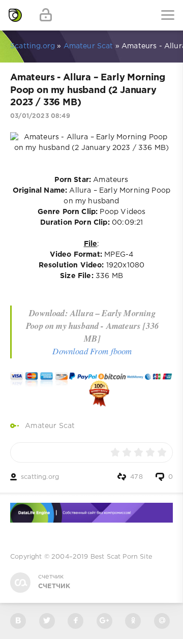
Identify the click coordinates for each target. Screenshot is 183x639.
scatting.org (40, 477)
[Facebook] (75, 621)
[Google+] (104, 621)
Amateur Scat (50, 426)
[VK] (18, 621)
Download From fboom (92, 351)
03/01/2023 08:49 (40, 116)
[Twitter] (47, 621)
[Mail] (162, 621)
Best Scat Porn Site (121, 557)
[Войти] (45, 15)
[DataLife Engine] (15, 15)
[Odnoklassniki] (133, 621)
